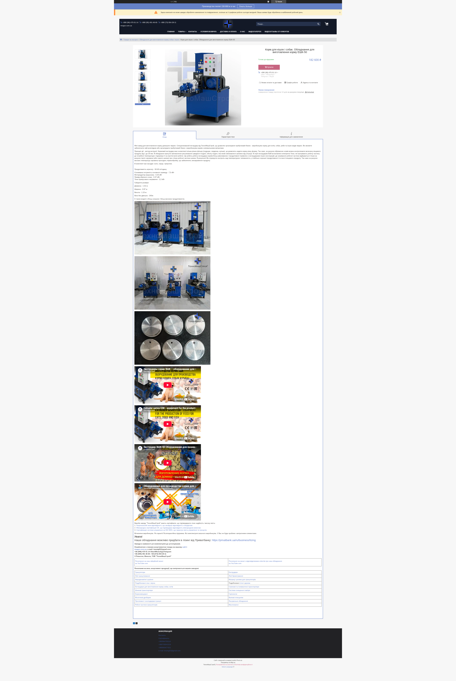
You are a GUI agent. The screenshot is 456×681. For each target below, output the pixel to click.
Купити (270, 67)
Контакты (192, 31)
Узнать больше (245, 6)
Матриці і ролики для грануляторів (242, 579)
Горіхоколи (233, 594)
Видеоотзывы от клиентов (277, 31)
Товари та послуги (131, 40)
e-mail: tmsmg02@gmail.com (169, 651)
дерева (247, 583)
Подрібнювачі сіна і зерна (145, 583)
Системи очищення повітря (239, 590)
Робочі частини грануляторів (146, 605)
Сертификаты (164, 638)
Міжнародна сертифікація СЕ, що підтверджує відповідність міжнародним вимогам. (168, 528)
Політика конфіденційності (243, 664)
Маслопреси (233, 605)
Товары (181, 31)
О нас (242, 31)
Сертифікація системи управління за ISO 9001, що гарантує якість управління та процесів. (171, 530)
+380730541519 (165, 644)
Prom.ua (239, 660)
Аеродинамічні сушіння (144, 579)
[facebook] (134, 624)
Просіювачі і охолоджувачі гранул (148, 601)
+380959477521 (165, 648)
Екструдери (233, 572)
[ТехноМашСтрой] (228, 24)
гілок (241, 583)
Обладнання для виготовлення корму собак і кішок (159, 40)
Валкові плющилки (236, 597)
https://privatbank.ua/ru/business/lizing (234, 540)
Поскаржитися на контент (224, 664)
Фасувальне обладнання (238, 601)
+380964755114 (165, 641)
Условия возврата (208, 31)
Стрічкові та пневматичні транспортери (244, 587)
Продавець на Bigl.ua (228, 662)
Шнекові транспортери (144, 590)
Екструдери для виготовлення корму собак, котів (154, 587)
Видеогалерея (255, 31)
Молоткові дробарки (143, 597)
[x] (137, 624)
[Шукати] (318, 24)
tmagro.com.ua (140, 549)
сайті (184, 547)
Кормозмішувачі (141, 594)
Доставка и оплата (228, 31)
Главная (170, 31)
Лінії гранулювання (142, 576)
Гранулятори (140, 572)
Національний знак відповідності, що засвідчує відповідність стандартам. (164, 525)
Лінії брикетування (236, 576)
